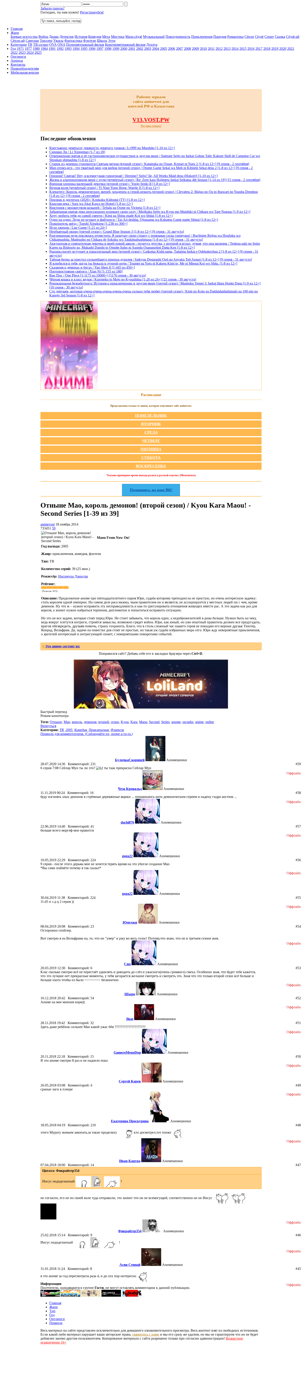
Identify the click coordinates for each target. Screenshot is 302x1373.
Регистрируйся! (92, 12)
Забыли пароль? (52, 8)
